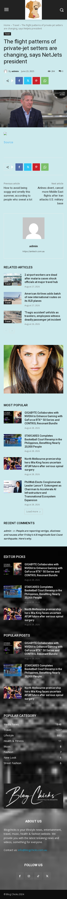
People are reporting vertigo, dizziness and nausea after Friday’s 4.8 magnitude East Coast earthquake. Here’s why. (33, 534)
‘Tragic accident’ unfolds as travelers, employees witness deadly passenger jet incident (43, 316)
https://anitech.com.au (33, 251)
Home (7, 25)
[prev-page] (6, 330)
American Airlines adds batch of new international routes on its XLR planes (43, 297)
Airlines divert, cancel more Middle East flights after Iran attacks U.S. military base (50, 195)
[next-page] (12, 330)
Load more (32, 511)
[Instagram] (29, 876)
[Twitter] (27, 80)
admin (15, 71)
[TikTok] (38, 876)
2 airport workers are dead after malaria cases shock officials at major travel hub (41, 278)
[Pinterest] (36, 80)
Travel (16, 25)
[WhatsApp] (45, 80)
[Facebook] (19, 80)
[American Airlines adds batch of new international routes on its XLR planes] (13, 298)
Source (8, 142)
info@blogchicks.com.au (32, 850)
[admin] (6, 71)
